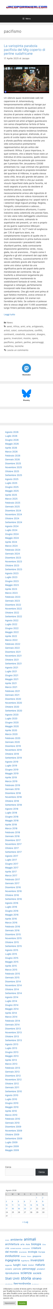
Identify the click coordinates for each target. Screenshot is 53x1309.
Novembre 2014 (13, 985)
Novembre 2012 (13, 1079)
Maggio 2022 (12, 632)
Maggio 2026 (12, 444)
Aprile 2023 (11, 589)
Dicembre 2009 (13, 1126)
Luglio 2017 (11, 860)
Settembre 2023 (13, 569)
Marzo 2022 (11, 640)
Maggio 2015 (11, 962)
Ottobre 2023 (12, 565)
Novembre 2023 (13, 561)
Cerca (8, 1167)
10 (7, 1205)
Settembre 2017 (13, 852)
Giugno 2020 (12, 722)
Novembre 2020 (13, 703)
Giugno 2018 (11, 816)
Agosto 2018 (11, 809)
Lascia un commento (17, 350)
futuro (29, 1256)
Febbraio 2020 (12, 738)
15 (37, 1205)
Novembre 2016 (13, 891)
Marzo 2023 (11, 593)
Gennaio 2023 (12, 600)
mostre (27, 338)
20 (25, 1209)
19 (19, 1209)
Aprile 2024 (11, 542)
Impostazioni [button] (10, 1303)
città (7, 1248)
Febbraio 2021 (12, 691)
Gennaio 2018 (12, 836)
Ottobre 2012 (12, 1083)
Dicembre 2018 (13, 793)
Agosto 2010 (11, 1095)
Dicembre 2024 (13, 510)
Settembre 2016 (13, 899)
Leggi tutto (9, 314)
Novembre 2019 (13, 750)
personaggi (37, 342)
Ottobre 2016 (12, 895)
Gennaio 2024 (12, 553)
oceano (8, 1269)
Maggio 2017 (11, 867)
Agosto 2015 (11, 950)
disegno (41, 334)
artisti (7, 330)
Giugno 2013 (11, 1052)
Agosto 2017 (11, 856)
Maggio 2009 (12, 1150)
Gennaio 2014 (12, 1024)
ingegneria (12, 1260)
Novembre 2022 (13, 608)
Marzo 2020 (11, 734)
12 (19, 1205)
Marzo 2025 (11, 498)
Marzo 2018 (11, 828)
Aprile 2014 (11, 1013)
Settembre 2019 (13, 757)
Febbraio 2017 (12, 879)
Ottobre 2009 (12, 1134)
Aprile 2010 (11, 1111)
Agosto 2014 (11, 997)
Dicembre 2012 (13, 1075)
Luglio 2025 (11, 483)
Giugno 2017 (11, 864)
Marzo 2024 (11, 546)
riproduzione (12, 1273)
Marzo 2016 (11, 922)
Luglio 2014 (11, 1001)
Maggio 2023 (12, 585)
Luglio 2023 (11, 577)
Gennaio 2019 (12, 789)
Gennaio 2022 (12, 648)
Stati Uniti (12, 1278)
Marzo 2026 (11, 451)
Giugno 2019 (11, 769)
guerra (7, 338)
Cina (44, 1244)
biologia (36, 1244)
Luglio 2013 (11, 1048)
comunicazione (25, 330)
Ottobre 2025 (12, 471)
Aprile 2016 (11, 918)
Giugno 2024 (12, 534)
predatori (41, 1269)
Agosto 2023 (12, 573)
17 (6, 1209)
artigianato (37, 326)
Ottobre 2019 (12, 754)
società (37, 1273)
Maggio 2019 (12, 773)
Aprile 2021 (11, 683)
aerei (9, 326)
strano (36, 1278)
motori (31, 1265)
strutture (8, 1284)
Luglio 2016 (11, 907)
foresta (23, 1256)
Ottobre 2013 (12, 1036)
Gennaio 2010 (12, 1123)
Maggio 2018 (11, 820)
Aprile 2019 (11, 777)
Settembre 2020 (13, 710)
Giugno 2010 (11, 1103)
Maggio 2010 (12, 1107)
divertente (23, 1252)
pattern (19, 342)
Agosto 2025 (11, 479)
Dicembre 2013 (13, 1028)
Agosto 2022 (11, 620)
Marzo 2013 (11, 1064)
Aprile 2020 (11, 730)
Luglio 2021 (11, 671)
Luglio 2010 (11, 1099)
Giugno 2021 (11, 675)
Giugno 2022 (12, 628)
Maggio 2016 (12, 914)
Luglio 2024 (11, 530)
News (10, 322)
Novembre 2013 (13, 1032)
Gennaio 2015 (12, 977)
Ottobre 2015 (12, 942)
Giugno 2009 (12, 1146)
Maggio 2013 (12, 1056)
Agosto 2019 (11, 761)
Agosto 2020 (12, 714)
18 (13, 1209)
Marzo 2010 (11, 1115)
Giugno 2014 (11, 1005)
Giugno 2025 (12, 487)
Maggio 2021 (11, 679)
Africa (16, 326)
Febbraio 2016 (12, 926)
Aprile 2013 (11, 1060)
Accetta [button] (22, 1303)
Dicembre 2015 (13, 934)
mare (24, 1265)
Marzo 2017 (11, 875)
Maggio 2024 (12, 538)
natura (40, 1265)
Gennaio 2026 (12, 459)
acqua (7, 1240)
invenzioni (17, 338)
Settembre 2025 (13, 475)
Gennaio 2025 (12, 506)
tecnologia (22, 1284)
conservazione (15, 1248)
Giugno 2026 (12, 440)
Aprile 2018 (11, 824)
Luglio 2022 (11, 624)
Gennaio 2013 (12, 1071)
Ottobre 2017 (12, 848)
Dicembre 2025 (13, 463)
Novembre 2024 (13, 514)
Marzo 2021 (11, 687)
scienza (26, 1273)
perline (27, 342)
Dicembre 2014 (13, 981)
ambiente (16, 1239)
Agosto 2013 (11, 1044)
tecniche (19, 346)
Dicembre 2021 (13, 652)
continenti (9, 334)
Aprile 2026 (11, 447)
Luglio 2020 (11, 718)
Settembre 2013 (13, 1040)
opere (35, 338)
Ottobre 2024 (12, 518)
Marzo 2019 (11, 781)
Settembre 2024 (13, 522)
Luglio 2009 (11, 1142)
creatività (20, 334)
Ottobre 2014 (12, 989)
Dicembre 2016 (13, 887)
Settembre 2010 (13, 1091)
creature (36, 1248)
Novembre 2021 (13, 655)
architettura (12, 1244)
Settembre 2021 (13, 663)
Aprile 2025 (11, 495)
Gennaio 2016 (12, 930)
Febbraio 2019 (12, 785)
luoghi (17, 1264)
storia (26, 1278)
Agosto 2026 (12, 432)
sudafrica (9, 346)
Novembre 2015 (13, 938)
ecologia (32, 1251)
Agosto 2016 (11, 903)
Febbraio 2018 (12, 832)
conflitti (38, 330)
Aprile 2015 (11, 966)
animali (30, 1239)
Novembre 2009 (13, 1130)
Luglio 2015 (11, 954)
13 (25, 1205)
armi (23, 326)
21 (31, 1209)
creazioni (30, 334)
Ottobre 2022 (12, 612)
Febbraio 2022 (12, 644)
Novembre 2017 (13, 844)
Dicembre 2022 (13, 604)
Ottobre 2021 (12, 659)
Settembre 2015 (13, 946)
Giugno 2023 (12, 581)
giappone (37, 1256)
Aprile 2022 (11, 636)
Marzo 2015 (11, 969)
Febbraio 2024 (12, 550)
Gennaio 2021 (12, 695)
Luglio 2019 (11, 765)
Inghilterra (25, 1261)
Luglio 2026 (11, 436)
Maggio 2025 (12, 491)
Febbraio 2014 (12, 1020)
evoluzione (12, 1256)
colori (14, 330)
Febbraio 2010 (12, 1119)
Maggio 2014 (12, 1009)
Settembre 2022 (13, 616)
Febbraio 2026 (12, 455)
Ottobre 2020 (12, 707)
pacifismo (9, 342)
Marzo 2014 (11, 1016)
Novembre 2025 (13, 467)
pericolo (17, 1269)
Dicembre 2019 (13, 746)
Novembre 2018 (13, 797)
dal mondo (11, 1251)
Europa (41, 1252)
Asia (28, 1244)
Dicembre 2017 (13, 840)
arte (28, 326)
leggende (8, 1265)
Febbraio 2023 (12, 597)
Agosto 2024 (12, 526)
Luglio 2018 (11, 812)
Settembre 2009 (13, 1138)
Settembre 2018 (13, 805)
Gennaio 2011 (12, 1087)
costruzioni (26, 1248)
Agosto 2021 (11, 667)
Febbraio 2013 (12, 1068)
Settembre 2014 (13, 993)
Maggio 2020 (12, 726)
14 (31, 1205)
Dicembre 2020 (13, 699)
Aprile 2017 (11, 871)
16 (43, 1205)
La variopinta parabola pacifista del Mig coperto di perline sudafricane (24, 49)
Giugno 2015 (11, 958)
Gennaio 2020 (12, 742)
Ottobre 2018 (12, 801)
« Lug (25, 1222)
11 (12, 1205)
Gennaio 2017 (12, 883)
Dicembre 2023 (13, 557)
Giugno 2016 (11, 911)
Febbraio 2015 (12, 973)
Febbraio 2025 (12, 502)
